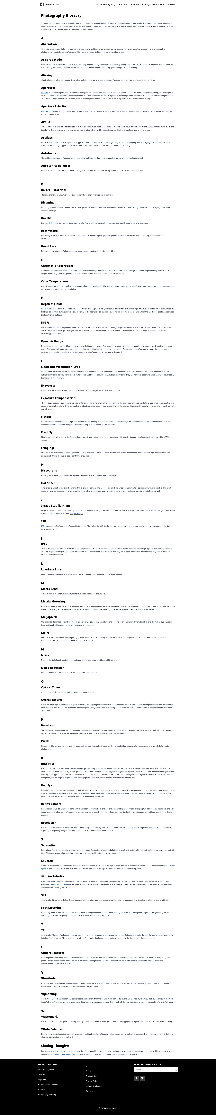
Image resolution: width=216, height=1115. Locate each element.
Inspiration (135, 4)
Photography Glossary (47, 1094)
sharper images (76, 514)
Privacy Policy (92, 1081)
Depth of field (46, 309)
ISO (42, 526)
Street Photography (106, 4)
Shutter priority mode (59, 884)
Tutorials (41, 1075)
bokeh (51, 223)
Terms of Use (91, 1076)
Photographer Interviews (153, 4)
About (88, 1066)
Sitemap (89, 1091)
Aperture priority (48, 111)
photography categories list (66, 1054)
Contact (89, 1071)
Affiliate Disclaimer (93, 1086)
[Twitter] (142, 1078)
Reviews (41, 1090)
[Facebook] (136, 1078)
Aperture (44, 93)
